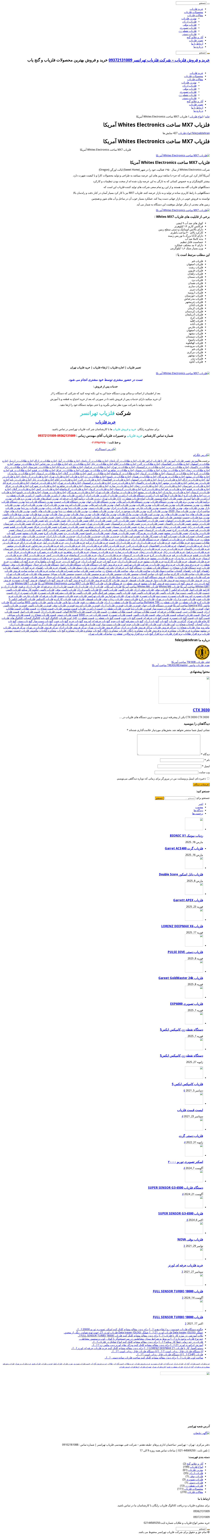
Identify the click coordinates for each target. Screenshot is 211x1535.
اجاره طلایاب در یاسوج (118, 476)
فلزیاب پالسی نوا (82, 592)
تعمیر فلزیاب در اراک (20, 517)
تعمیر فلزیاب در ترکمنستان (125, 523)
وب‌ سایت (204, 772)
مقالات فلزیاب (195, 15)
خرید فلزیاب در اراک (31, 542)
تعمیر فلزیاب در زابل (198, 526)
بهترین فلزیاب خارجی (147, 508)
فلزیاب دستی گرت (191, 1136)
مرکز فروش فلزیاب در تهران (42, 627)
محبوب (199, 807)
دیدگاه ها (198, 810)
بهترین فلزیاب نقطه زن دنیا (73, 511)
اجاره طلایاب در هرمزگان (171, 476)
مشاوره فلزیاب (83, 630)
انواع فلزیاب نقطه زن (133, 498)
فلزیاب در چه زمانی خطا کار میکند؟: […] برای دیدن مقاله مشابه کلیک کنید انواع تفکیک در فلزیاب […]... (147, 1342)
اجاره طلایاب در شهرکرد (93, 470)
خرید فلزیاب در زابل (174, 552)
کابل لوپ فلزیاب (68, 618)
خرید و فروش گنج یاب (110, 564)
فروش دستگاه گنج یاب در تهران (148, 577)
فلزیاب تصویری (188, 27)
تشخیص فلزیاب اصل (170, 517)
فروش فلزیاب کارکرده (115, 580)
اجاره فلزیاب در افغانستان (115, 479)
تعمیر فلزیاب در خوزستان (17, 523)
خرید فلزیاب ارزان (146, 542)
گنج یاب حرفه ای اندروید (97, 621)
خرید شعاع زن (122, 539)
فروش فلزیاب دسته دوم (188, 580)
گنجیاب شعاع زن (185, 624)
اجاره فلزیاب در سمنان (95, 486)
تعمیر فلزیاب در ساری (149, 526)
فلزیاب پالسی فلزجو (163, 592)
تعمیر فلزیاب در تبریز (152, 523)
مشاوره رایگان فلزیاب (131, 630)
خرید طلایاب (107, 539)
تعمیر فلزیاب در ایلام (100, 520)
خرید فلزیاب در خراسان (70, 548)
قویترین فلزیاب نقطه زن (116, 608)
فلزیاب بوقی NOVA (190, 1239)
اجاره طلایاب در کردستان (179, 473)
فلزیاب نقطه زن (187, 31)
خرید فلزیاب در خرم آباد (44, 548)
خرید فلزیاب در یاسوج (85, 558)
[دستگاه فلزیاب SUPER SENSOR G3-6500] (194, 1181)
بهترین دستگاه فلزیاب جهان (101, 501)
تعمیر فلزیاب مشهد (32, 533)
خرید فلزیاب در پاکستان (197, 548)
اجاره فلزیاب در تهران (69, 482)
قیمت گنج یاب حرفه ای (155, 618)
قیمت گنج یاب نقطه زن (107, 618)
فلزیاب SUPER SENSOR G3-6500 (180, 1213)
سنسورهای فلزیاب (39, 574)
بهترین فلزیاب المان (125, 504)
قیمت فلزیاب (99, 611)
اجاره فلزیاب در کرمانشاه (74, 489)
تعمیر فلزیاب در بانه (55, 520)
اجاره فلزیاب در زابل (170, 486)
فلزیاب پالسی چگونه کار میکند (37, 589)
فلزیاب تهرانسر (95, 596)
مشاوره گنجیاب (47, 630)
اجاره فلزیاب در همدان (53, 492)
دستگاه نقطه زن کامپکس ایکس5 (181, 1029)
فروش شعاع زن (97, 577)
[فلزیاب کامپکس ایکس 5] (194, 1077)
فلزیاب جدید (80, 596)
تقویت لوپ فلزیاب (130, 536)
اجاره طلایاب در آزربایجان (94, 460)
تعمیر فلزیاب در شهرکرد (71, 526)
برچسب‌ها (197, 813)
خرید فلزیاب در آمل (53, 542)
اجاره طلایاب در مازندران (21, 473)
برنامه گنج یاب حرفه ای (72, 498)
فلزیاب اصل (195, 589)
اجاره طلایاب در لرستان (49, 473)
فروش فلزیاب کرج (91, 580)
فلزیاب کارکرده (62, 599)
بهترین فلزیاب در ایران (123, 508)
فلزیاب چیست (65, 596)
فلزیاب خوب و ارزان (184, 599)
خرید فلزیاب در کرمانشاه (83, 555)
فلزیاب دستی (189, 34)
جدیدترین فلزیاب (110, 536)
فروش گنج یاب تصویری (24, 580)
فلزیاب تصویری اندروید (197, 596)
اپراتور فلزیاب (144, 460)
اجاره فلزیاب (77, 476)
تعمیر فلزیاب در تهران (98, 523)
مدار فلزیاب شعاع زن (188, 627)
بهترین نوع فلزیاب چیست (196, 517)
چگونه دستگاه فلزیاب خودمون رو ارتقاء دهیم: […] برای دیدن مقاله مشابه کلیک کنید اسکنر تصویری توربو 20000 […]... (139, 1329)
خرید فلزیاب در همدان (110, 558)
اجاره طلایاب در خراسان (96, 467)
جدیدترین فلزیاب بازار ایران (60, 536)
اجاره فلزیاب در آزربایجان (34, 476)
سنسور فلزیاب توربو (111, 574)
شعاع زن (179, 577)
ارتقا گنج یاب (162, 495)
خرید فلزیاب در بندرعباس (45, 545)
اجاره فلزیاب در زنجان (146, 486)
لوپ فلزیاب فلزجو (68, 624)
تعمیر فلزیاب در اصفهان (178, 520)
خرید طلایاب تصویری (67, 539)
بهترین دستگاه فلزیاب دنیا (39, 501)
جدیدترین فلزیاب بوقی (33, 536)
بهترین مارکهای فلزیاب (104, 514)
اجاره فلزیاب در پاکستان (148, 482)
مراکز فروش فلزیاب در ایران (136, 627)
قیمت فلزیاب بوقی (165, 614)
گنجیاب (199, 624)
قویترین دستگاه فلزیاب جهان (156, 605)
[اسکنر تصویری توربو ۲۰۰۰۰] (194, 1155)
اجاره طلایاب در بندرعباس (53, 464)
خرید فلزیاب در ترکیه (119, 548)
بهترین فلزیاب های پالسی (44, 511)
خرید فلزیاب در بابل (92, 545)
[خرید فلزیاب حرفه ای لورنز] (194, 1259)
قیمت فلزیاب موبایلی (18, 614)
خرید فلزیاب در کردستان (135, 555)
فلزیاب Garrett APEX (188, 900)
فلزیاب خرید (15, 596)
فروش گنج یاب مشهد (152, 583)
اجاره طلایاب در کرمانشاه (125, 473)
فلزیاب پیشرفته (63, 592)
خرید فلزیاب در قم (182, 555)
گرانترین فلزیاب (177, 621)
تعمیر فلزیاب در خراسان (72, 523)
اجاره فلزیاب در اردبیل (169, 479)
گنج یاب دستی (24, 621)
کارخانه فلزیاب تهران (198, 621)
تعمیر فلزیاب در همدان (122, 533)
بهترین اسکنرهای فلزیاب (45, 498)
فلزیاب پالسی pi (108, 589)
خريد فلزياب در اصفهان (172, 539)
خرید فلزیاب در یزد (62, 558)
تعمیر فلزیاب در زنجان (174, 526)
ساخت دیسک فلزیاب (162, 570)
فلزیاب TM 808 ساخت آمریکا (190, 662)
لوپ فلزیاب (168, 624)
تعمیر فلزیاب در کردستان (158, 530)
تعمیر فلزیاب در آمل (43, 517)
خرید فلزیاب (196, 9)
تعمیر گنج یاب (14, 533)
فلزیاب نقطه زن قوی (91, 602)
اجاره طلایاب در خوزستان (41, 467)
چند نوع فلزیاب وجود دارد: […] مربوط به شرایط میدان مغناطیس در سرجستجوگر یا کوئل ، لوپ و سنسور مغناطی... (141, 1338)
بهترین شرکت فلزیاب (163, 504)
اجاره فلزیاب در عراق (17, 486)
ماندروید (205, 627)
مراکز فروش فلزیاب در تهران (103, 627)
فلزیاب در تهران (163, 599)
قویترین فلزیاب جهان (192, 608)
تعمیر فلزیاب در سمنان (124, 526)
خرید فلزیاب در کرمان (109, 555)
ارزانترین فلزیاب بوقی (73, 495)
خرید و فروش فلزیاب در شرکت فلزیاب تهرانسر (149, 564)
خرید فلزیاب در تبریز (172, 548)
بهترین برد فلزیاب (22, 498)
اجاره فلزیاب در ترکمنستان (96, 482)
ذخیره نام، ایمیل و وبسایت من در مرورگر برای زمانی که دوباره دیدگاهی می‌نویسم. (161, 778)
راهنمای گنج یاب (201, 570)
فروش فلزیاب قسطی (140, 580)
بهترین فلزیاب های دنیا (198, 514)
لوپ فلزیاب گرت (47, 624)
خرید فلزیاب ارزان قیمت (122, 542)
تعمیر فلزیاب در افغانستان (150, 520)
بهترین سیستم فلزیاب (187, 504)
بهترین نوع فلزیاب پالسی (15, 514)
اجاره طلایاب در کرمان (152, 473)
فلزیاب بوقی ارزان (144, 589)
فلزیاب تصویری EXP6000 (186, 1004)
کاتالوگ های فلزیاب (12, 618)
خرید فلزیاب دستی (16, 558)
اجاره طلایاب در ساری (172, 470)
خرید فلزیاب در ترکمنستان (145, 548)
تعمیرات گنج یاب (168, 536)
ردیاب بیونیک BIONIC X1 (186, 835)
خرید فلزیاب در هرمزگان (136, 558)
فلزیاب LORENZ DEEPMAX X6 (182, 926)
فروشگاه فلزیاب (113, 583)
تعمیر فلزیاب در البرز (123, 520)
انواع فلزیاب (196, 116)
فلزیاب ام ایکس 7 (178, 589)
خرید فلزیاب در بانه (70, 545)
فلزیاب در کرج (146, 599)
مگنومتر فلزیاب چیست (26, 630)
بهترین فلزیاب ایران (53, 504)
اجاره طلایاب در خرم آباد (69, 467)
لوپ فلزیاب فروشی (90, 624)
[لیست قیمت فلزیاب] (194, 1103)
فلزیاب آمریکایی (112, 586)
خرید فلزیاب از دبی (74, 542)
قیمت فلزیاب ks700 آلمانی (77, 611)
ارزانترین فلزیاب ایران (97, 495)
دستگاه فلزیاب (90, 564)
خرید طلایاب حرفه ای (44, 539)
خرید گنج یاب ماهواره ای (47, 561)
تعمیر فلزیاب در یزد (74, 533)
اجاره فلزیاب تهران (58, 476)
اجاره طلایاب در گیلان (74, 473)
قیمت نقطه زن (86, 618)
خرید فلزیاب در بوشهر (19, 545)
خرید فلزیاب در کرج (160, 555)
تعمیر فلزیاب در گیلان (53, 530)
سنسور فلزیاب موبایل (62, 574)
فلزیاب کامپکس (44, 599)
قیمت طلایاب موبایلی (144, 611)
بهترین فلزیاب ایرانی (32, 504)
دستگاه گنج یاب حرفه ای (128, 567)
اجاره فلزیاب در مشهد (149, 492)
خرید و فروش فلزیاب (187, 564)
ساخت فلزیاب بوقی (139, 570)
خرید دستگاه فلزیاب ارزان (145, 539)
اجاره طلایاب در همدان (144, 476)
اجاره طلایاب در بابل (102, 464)
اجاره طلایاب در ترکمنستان (150, 467)
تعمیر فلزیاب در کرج (183, 530)
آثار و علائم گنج (195, 37)
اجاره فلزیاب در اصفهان (143, 479)
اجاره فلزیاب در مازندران (176, 492)
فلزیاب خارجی (30, 596)
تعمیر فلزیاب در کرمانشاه (104, 530)
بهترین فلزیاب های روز (172, 514)
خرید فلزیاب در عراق (24, 552)
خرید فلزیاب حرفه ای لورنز (185, 1265)
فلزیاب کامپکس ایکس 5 (22, 599)
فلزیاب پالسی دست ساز (188, 592)
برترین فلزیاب (93, 498)
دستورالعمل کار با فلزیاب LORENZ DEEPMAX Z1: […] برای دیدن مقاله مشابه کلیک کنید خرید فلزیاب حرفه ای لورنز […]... (137, 1348)
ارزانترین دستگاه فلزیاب (141, 495)
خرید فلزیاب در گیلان (33, 555)
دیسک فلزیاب (75, 567)
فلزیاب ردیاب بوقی (112, 599)
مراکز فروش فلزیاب (164, 627)
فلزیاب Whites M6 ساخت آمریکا (140, 586)
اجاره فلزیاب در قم (175, 489)
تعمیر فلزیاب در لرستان (28, 530)
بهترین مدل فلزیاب (60, 514)
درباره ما (198, 46)
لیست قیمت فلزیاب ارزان (23, 624)
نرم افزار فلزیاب (173, 633)
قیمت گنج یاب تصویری (181, 618)
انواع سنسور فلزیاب (157, 498)
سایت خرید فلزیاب (45, 570)
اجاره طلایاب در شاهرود (120, 470)
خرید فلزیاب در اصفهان (189, 545)
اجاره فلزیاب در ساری (121, 486)
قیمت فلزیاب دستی (67, 614)
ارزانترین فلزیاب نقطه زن (20, 495)
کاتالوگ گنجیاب (32, 618)
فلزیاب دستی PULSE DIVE (185, 952)
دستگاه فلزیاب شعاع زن (182, 567)
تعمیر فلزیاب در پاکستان (177, 523)
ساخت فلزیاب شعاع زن (115, 570)
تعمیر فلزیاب (196, 40)
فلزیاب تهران (131, 596)
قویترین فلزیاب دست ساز (166, 608)
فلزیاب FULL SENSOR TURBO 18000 (178, 1291)
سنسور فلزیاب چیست (87, 574)
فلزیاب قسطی (93, 599)
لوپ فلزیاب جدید (135, 624)
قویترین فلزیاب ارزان (111, 605)
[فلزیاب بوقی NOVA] (194, 1233)
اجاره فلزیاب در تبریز (123, 482)
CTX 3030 (201, 710)
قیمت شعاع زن (45, 608)
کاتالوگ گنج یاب (49, 618)
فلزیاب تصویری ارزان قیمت (21, 592)
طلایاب (170, 577)
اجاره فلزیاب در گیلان (23, 489)
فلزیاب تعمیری (147, 596)
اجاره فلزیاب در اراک (193, 479)
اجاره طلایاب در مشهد (197, 476)
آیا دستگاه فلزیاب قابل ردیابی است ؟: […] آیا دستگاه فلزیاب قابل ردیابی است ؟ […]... (157, 1351)
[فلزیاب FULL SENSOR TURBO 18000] (194, 1284)
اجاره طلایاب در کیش (98, 473)
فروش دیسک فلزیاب (118, 577)
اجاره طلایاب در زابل (15, 467)
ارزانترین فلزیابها (201, 498)
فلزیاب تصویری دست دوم (170, 596)
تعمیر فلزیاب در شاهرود (98, 526)
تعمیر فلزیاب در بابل (78, 520)
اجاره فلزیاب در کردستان (127, 489)
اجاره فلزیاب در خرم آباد (16, 482)
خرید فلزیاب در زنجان (150, 552)
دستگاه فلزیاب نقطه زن (155, 567)
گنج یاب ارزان (151, 621)
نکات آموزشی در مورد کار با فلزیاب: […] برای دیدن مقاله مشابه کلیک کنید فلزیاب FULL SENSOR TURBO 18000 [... (140, 1335)
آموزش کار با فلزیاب (164, 460)
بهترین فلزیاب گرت (157, 511)
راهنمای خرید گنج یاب (32, 567)
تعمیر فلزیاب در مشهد (176, 533)
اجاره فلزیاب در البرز (89, 479)
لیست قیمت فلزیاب (190, 1110)
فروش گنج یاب (72, 580)
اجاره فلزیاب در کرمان (100, 489)
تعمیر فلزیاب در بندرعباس (29, 520)
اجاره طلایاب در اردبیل (21, 460)
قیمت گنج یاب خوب (131, 618)
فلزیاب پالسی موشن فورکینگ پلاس (111, 592)
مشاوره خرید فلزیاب (188, 630)
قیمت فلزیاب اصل (30, 611)
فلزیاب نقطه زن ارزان (116, 602)
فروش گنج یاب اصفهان (50, 580)
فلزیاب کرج (203, 602)
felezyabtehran (200, 133)
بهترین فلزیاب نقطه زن (101, 511)
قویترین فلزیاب (132, 605)
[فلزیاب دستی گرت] (194, 1129)
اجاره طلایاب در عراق (67, 470)
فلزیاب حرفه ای (48, 596)
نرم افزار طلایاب (192, 633)
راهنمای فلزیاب (11, 567)
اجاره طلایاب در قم (20, 470)
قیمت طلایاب (28, 608)
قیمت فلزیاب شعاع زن (43, 614)
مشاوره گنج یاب (66, 630)
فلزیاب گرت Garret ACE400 (184, 848)
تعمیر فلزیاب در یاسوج (97, 533)
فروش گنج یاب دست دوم (179, 583)
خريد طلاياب (192, 539)
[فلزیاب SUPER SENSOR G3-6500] (194, 1207)
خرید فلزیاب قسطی (199, 561)
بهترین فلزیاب (188, 18)
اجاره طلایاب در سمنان (147, 470)
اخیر (200, 804)
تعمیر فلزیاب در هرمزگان (149, 533)
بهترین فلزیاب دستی (99, 508)
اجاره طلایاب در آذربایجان (122, 460)
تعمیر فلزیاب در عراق (45, 526)
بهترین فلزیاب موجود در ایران (130, 511)
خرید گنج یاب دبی (71, 561)
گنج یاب (164, 621)
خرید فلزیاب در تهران (95, 548)
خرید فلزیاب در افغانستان (162, 545)
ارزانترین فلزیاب (119, 495)
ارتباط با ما (197, 43)
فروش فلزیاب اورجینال (59, 577)
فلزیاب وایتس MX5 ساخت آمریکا (28, 602)
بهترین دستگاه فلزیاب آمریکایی (133, 501)
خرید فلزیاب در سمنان (102, 552)
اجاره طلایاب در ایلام (125, 464)
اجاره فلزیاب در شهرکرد (42, 486)
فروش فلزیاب (80, 577)
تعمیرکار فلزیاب (149, 536)
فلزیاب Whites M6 (169, 586)
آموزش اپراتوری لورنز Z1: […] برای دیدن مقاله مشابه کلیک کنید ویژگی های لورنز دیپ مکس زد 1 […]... (147, 1345)
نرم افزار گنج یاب (154, 633)
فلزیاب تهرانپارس (114, 596)
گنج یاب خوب (61, 621)
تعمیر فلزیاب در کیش (77, 530)
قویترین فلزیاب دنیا (141, 608)
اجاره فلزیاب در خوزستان (196, 486)
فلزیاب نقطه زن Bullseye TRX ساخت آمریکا (153, 602)
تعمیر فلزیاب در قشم (21, 526)
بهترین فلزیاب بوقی (193, 508)
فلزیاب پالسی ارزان (87, 589)
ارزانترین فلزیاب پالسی (47, 495)
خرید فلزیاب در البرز (137, 545)
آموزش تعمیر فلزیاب (187, 460)
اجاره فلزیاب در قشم (198, 489)
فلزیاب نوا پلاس (70, 602)
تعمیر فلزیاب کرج (53, 533)
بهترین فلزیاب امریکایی (101, 504)
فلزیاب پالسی (125, 589)
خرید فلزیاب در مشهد (162, 558)
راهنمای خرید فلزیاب (56, 567)
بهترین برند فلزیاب (184, 501)
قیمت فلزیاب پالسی (144, 614)
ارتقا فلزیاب (176, 495)
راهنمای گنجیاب (182, 570)
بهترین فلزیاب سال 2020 (182, 511)
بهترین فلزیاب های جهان (17, 511)
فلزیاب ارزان (189, 21)
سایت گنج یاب (162, 574)
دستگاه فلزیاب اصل (70, 564)
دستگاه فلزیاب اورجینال (46, 564)
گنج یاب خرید (76, 621)
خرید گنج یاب (110, 561)
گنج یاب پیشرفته (134, 621)
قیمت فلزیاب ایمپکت (188, 614)
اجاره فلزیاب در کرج (153, 489)
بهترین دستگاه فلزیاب (162, 501)
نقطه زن (117, 633)
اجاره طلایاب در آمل (69, 460)
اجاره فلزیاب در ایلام (66, 479)
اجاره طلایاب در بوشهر (26, 464)
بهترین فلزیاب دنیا (77, 508)
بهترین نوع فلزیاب (39, 514)
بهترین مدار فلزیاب (81, 514)
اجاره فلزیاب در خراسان (43, 482)
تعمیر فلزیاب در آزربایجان (68, 517)
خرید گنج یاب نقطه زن (21, 561)
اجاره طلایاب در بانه (79, 464)
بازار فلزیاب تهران (111, 498)
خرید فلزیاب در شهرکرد (50, 552)
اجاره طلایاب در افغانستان (175, 464)
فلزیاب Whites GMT (26, 583)
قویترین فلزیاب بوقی (63, 605)
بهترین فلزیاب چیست (170, 508)
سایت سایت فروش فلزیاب (19, 570)
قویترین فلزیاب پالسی (39, 605)
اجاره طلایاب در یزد (95, 476)
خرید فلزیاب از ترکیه (97, 542)
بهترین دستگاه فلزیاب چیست (69, 501)
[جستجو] (208, 3)
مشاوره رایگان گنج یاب (105, 630)
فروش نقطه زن (131, 583)
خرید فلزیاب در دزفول (197, 552)
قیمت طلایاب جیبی (192, 611)
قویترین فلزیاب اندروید (87, 605)
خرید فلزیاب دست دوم (39, 558)
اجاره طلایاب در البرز (148, 464)
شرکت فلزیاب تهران (17, 574)
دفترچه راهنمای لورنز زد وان (98, 567)
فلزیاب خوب (203, 599)
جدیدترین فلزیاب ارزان (88, 536)
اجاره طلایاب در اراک (45, 460)
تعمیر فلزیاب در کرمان (131, 530)
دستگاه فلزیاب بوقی (21, 564)
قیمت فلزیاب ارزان (51, 611)
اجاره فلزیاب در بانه (20, 479)
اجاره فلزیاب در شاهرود (70, 486)
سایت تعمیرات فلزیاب (68, 570)
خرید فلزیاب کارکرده (175, 561)
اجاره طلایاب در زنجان (197, 470)
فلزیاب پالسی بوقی (65, 589)
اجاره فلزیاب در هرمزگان (80, 492)
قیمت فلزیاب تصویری (120, 614)
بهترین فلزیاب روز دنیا (33, 508)
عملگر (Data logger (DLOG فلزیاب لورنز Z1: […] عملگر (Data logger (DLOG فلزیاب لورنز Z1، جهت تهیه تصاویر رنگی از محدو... (133, 1332)
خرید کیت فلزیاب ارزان (130, 561)
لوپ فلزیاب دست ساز (113, 624)
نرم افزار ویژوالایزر (133, 633)
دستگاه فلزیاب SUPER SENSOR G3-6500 (175, 1187)
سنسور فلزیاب (130, 574)
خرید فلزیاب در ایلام (114, 545)
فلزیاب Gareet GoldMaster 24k (180, 978)
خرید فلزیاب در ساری (126, 552)
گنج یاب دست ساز (43, 621)
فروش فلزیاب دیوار (164, 580)
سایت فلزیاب (202, 574)
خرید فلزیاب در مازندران (187, 558)
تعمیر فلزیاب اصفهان (94, 517)
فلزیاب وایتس (53, 602)
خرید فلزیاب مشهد (153, 561)
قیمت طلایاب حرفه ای (169, 611)
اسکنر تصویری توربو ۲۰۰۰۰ (185, 1162)
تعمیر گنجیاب (202, 536)
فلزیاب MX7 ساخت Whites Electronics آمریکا (63, 583)
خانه (207, 116)
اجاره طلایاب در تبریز (177, 467)
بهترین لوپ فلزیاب (149, 514)
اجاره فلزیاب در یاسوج (28, 492)
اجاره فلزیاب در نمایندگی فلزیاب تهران (116, 492)
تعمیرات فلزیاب (186, 536)
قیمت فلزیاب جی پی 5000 (93, 614)
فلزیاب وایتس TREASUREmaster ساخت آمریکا (181, 665)
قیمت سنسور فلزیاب (65, 608)
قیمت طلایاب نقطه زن (119, 611)
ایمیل (206, 766)
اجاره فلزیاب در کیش (47, 489)
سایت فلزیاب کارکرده (183, 574)
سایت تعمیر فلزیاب (90, 570)
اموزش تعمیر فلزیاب (179, 498)
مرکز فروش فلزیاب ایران (73, 627)
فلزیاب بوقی (189, 24)
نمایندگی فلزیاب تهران (100, 633)
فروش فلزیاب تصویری (32, 577)
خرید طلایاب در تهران (19, 539)
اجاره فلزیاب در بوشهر (174, 482)
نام (207, 760)
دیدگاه (205, 754)
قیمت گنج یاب (202, 618)
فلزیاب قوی (78, 599)
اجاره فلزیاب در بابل (43, 479)
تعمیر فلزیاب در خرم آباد (45, 523)
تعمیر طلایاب (128, 517)
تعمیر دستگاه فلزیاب (147, 517)
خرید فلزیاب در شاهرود (76, 552)
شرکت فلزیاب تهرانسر (197, 577)
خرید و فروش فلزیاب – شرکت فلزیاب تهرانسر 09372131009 (159, 60)
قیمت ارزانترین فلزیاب (90, 608)
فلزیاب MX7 (96, 583)
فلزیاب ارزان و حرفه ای (53, 586)
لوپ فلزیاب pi (153, 624)
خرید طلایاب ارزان (90, 539)
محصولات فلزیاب (193, 12)
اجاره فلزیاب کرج (193, 495)
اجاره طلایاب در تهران (123, 467)
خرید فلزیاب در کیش (57, 555)
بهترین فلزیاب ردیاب (56, 508)
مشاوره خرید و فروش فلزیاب (160, 630)
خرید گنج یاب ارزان (91, 561)
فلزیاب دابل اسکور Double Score (181, 874)
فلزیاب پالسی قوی (141, 592)
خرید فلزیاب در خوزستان (16, 548)
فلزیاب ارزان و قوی (29, 586)
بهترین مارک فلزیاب (128, 514)
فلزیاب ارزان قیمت (77, 586)
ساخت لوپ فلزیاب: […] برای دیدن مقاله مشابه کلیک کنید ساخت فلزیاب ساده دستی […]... (154, 1357)
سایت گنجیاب (146, 574)
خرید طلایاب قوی (180, 542)
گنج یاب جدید (118, 621)
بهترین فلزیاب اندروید (76, 504)
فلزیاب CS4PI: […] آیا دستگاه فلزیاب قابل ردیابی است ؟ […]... (169, 1354)
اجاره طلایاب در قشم (43, 470)
